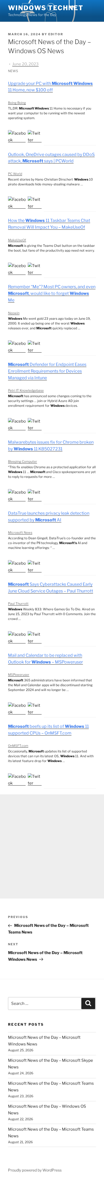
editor (55, 34)
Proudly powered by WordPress (35, 1170)
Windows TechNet (45, 8)
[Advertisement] (52, 846)
